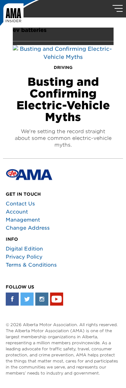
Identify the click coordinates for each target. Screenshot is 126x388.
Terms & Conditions (31, 265)
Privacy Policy (24, 257)
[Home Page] (19, 15)
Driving (63, 67)
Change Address (28, 228)
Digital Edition (24, 249)
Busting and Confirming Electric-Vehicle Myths (63, 99)
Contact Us (20, 204)
